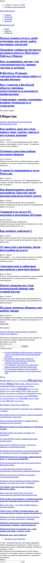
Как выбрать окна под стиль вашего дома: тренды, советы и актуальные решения (19, 132)
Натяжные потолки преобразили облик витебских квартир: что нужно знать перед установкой (19, 482)
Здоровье (3, 122)
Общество (8, 17)
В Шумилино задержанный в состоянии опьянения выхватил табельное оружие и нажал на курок (21, 500)
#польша (33, 396)
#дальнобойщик (22, 386)
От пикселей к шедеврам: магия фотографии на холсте (20, 248)
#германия (4, 386)
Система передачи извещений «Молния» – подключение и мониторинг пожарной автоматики (20, 470)
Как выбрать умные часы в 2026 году (19, 359)
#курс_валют (27, 391)
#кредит (18, 391)
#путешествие (4, 398)
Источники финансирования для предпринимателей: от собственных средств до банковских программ (21, 452)
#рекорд (17, 398)
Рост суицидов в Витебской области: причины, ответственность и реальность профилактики (19, 89)
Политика (8, 19)
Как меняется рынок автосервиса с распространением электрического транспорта (21, 416)
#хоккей (16, 401)
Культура (8, 21)
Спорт (14, 124)
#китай (2, 391)
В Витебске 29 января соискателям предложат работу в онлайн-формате (20, 76)
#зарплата (22, 388)
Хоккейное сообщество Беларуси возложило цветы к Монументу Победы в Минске (20, 52)
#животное (14, 389)
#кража (13, 391)
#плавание (9, 396)
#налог (3, 393)
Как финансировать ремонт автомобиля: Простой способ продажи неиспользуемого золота (20, 192)
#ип (37, 389)
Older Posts (4, 324)
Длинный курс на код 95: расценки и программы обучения (21, 213)
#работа (11, 398)
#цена (21, 401)
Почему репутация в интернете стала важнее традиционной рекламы (17, 476)
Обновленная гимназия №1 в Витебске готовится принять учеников (20, 362)
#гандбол (35, 384)
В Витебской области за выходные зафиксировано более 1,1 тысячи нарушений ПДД (21, 458)
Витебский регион (7, 11)
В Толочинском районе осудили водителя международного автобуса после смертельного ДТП (23, 371)
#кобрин (8, 391)
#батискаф (24, 380)
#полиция (25, 396)
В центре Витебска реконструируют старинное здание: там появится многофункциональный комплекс (23, 354)
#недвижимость (11, 393)
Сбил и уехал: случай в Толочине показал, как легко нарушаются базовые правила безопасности (21, 512)
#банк (19, 380)
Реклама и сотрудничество (15, 7)
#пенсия (38, 393)
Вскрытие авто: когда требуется (13, 535)
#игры (29, 389)
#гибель (12, 386)
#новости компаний (26, 393)
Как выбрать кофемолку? (16, 230)
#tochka (3, 380)
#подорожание (17, 396)
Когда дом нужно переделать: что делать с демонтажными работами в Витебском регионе (18, 494)
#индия (34, 389)
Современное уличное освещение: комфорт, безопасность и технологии (21, 102)
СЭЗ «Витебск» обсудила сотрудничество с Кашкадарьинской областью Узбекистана (22, 366)
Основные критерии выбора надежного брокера (18, 153)
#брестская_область (23, 384)
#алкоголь (14, 380)
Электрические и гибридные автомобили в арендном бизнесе (20, 268)
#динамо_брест (5, 389)
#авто (9, 381)
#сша (37, 398)
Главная (8, 15)
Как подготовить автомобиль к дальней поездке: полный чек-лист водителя (19, 422)
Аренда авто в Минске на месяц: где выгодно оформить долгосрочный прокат (18, 446)
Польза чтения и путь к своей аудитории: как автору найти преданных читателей (18, 41)
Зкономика (12, 122)
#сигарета (31, 398)
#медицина (35, 391)
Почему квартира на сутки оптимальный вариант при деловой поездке (17, 288)
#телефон (3, 401)
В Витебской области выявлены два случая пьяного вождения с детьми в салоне (18, 530)
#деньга (31, 386)
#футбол (10, 401)
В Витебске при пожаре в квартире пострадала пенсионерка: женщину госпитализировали (19, 524)
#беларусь (35, 380)
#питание (2, 396)
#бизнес (3, 384)
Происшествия (6, 124)
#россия (23, 398)
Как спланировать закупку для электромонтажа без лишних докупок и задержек (19, 64)
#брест (10, 383)
